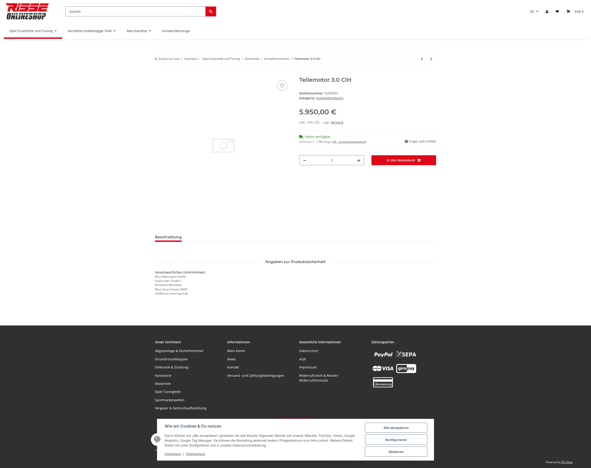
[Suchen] (210, 11)
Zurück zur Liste (169, 59)
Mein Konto (236, 351)
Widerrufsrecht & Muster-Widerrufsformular (319, 378)
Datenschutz (195, 454)
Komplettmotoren (330, 98)
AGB (302, 359)
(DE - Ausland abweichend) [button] (349, 142)
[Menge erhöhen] (359, 160)
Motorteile (163, 383)
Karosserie (163, 375)
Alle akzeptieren (396, 428)
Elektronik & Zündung (171, 367)
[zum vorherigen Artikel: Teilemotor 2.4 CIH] (422, 59)
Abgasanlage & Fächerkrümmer (179, 351)
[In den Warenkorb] (158, 74)
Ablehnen (396, 452)
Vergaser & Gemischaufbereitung (180, 408)
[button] (547, 11)
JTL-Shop (567, 462)
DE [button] (532, 11)
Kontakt (233, 367)
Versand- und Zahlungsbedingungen (255, 375)
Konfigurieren (396, 440)
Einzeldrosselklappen (171, 359)
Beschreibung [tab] (168, 237)
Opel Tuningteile (168, 391)
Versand (337, 122)
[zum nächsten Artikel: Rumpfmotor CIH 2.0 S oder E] (431, 59)
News (231, 359)
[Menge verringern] (304, 160)
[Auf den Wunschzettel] (282, 85)
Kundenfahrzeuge (176, 31)
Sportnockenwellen (169, 400)
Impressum (173, 454)
